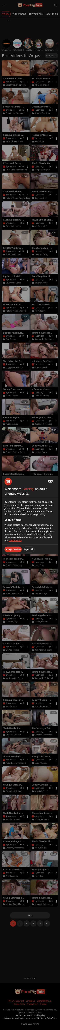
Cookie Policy (15, 540)
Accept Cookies (13, 549)
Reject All (29, 549)
